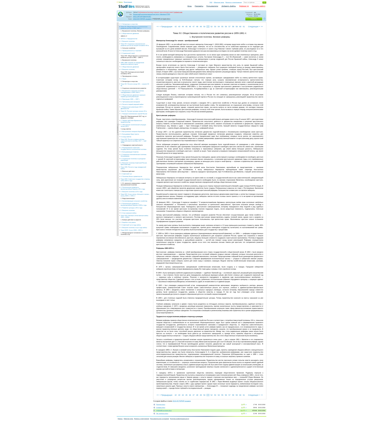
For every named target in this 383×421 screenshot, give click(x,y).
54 (219, 27)
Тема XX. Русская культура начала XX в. (134, 111)
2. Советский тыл (126, 174)
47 (194, 27)
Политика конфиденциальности (179, 419)
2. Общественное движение (130, 33)
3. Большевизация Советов (129, 152)
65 (242, 413)
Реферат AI (244, 6)
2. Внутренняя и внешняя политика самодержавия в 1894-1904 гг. (132, 91)
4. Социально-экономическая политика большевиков (133, 155)
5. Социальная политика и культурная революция (133, 159)
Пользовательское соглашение (159, 419)
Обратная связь (219, 2)
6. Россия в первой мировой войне (132, 104)
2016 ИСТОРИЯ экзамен (142, 19)
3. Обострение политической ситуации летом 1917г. (133, 125)
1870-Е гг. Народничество (129, 38)
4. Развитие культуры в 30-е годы (131, 208)
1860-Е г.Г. (124, 36)
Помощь (120, 419)
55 (222, 27)
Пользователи (212, 6)
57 (229, 27)
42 (176, 27)
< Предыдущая (166, 27)
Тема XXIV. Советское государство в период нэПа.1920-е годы (135, 179)
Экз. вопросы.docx (162, 413)
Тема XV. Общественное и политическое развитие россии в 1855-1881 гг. (134, 27)
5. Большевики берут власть (130, 134)
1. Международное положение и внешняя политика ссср (134, 233)
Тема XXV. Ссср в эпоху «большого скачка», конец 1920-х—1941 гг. (135, 195)
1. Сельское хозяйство (128, 48)
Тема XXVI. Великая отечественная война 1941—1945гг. (134, 216)
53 (215, 27)
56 (226, 27)
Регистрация (128, 2)
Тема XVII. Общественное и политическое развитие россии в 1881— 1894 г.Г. (134, 56)
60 (240, 27)
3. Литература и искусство (129, 24)
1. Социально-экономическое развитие (133, 88)
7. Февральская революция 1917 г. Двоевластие (132, 107)
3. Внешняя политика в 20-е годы (132, 191)
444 (241, 410)
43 (179, 27)
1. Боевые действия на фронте (131, 220)
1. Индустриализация (128, 198)
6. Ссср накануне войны (128, 213)
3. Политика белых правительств (131, 176)
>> (262, 27)
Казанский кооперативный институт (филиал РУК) (151, 14)
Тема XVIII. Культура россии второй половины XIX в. (132, 72)
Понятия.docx (160, 404)
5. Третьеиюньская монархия (130, 102)
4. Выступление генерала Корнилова (133, 131)
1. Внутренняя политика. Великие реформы (135, 31)
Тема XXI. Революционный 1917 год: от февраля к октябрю (134, 117)
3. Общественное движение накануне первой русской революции (133, 95)
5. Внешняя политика (128, 210)
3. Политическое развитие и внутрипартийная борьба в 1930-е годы (134, 204)
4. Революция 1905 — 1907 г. (130, 99)
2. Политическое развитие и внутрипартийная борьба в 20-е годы (133, 188)
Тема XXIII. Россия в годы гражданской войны (133, 167)
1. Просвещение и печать (129, 76)
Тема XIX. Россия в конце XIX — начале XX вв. (135, 84)
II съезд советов (126, 136)
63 (242, 407)
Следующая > (254, 27)
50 (204, 27)
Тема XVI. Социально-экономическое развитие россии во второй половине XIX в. (135, 44)
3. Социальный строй (128, 53)
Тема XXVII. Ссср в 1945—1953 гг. (132, 230)
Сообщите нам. (178, 12)
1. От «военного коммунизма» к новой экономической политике (133, 184)
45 (186, 27)
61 (244, 27)
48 (197, 27)
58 (233, 27)
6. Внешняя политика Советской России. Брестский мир (134, 163)
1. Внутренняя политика (128, 60)
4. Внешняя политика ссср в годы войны (134, 227)
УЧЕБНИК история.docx (164, 410)
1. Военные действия (128, 171)
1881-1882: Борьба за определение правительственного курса (132, 63)
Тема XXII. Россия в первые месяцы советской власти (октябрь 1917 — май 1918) (133, 140)
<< (158, 27)
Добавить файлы (229, 6)
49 (201, 27)
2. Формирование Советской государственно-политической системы (133, 148)
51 (208, 27)
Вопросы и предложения (234, 2)
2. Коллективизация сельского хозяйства (134, 201)
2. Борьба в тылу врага (128, 222)
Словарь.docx (160, 407)
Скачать (254, 19)
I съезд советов (126, 129)
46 (190, 27)
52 (212, 27)
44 (183, 27)
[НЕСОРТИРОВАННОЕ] (142, 16)
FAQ (211, 2)
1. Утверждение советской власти (132, 145)
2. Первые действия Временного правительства (131, 121)
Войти (121, 2)
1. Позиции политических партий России (134, 114)
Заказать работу (258, 6)
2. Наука (123, 79)
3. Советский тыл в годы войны (131, 225)
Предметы (199, 6)
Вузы (190, 6)
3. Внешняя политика (128, 41)
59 (237, 27)
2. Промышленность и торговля (131, 50)
